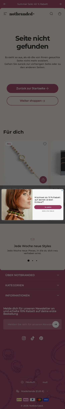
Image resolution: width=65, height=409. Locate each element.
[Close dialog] (62, 190)
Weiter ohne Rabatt (48, 211)
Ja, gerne (48, 207)
